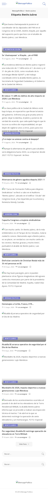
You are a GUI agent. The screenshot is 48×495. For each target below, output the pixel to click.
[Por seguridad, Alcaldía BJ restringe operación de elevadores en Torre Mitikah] (24, 413)
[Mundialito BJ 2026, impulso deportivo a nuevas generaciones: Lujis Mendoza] (24, 370)
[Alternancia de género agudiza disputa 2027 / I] (24, 162)
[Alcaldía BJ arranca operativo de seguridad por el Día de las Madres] (24, 327)
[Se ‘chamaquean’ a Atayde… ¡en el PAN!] (24, 38)
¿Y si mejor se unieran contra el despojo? (20, 139)
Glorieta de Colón (12, 49)
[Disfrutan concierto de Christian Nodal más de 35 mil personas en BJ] (24, 243)
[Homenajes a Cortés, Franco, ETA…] (24, 286)
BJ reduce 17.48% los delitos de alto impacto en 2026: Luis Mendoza (23, 97)
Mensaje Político (12, 133)
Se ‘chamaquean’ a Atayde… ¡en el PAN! (20, 55)
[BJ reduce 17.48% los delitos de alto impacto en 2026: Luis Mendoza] (24, 78)
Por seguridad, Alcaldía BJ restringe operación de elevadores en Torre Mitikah (24, 432)
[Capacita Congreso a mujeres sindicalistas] (24, 202)
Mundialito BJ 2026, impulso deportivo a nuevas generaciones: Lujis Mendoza (23, 389)
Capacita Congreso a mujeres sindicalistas (21, 220)
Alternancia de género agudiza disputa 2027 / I (23, 179)
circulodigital (24, 58)
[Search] (43, 4)
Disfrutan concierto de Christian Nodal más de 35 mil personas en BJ (23, 262)
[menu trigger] (5, 4)
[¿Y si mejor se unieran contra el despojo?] (24, 121)
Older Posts (23, 444)
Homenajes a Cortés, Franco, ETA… (18, 303)
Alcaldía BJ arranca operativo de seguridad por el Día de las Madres (24, 346)
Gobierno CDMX (11, 214)
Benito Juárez (10, 90)
